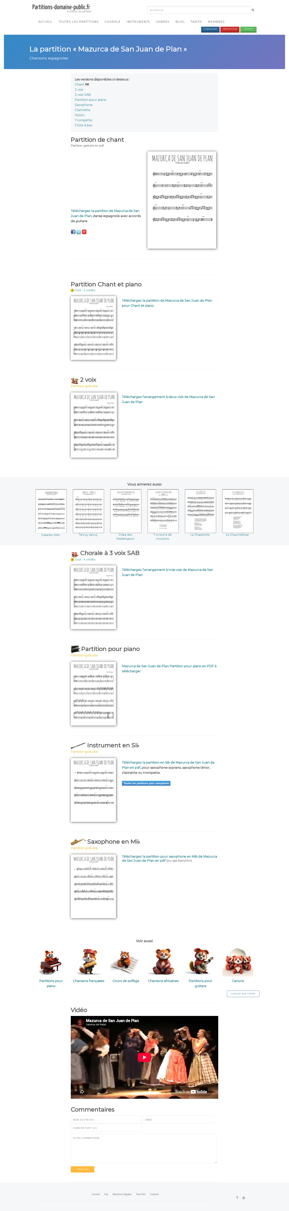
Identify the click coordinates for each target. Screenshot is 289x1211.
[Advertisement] (106, 178)
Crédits (248, 29)
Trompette (83, 120)
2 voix (79, 89)
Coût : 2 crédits (85, 290)
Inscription (230, 29)
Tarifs (196, 22)
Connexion (210, 29)
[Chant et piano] (87, 84)
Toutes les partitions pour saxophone (146, 783)
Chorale (113, 22)
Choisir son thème (243, 993)
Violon (80, 115)
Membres (216, 22)
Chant (79, 84)
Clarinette (82, 110)
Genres (162, 22)
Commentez (82, 1169)
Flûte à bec (84, 125)
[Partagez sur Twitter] (78, 232)
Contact (154, 1194)
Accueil (45, 22)
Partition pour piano (90, 100)
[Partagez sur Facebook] (73, 232)
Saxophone (84, 105)
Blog (180, 22)
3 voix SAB (83, 95)
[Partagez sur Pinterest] (84, 232)
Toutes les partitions (78, 22)
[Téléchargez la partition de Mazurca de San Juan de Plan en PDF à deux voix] (94, 425)
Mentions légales (122, 1194)
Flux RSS (140, 1194)
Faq (106, 1194)
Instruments (138, 22)
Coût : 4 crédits (85, 559)
